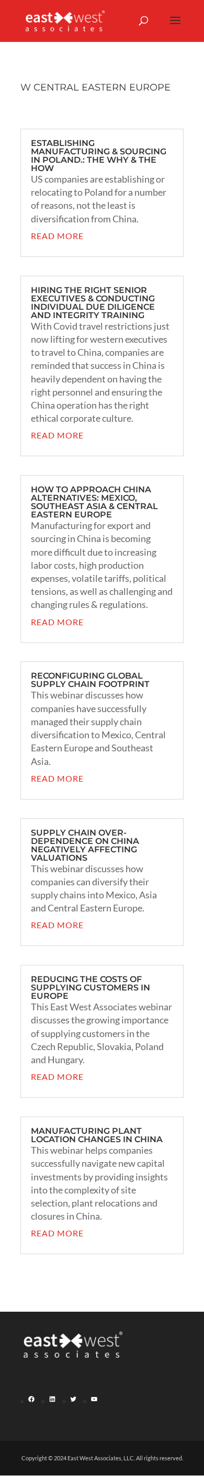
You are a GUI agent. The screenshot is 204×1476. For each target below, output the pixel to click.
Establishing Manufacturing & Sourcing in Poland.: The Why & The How (98, 155)
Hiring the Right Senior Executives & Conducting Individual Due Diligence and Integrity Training (93, 302)
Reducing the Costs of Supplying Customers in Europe (90, 987)
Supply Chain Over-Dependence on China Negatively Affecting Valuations (85, 845)
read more (57, 236)
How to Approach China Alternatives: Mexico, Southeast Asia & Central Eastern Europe (94, 502)
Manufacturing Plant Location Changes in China (97, 1135)
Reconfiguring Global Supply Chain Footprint (90, 680)
